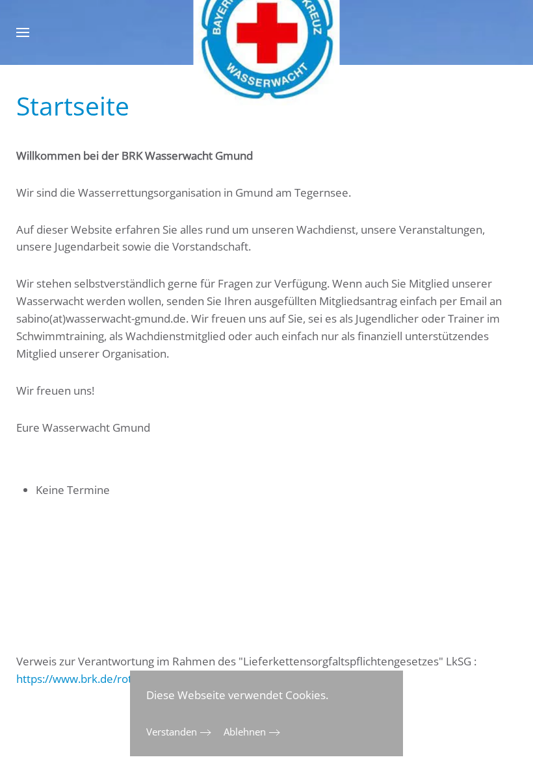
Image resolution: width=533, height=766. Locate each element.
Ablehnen (245, 731)
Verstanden (171, 731)
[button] (22, 32)
